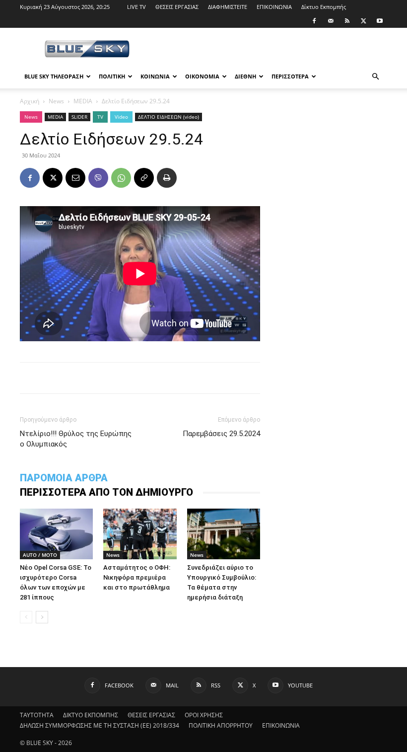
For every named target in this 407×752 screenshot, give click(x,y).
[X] (363, 21)
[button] (375, 76)
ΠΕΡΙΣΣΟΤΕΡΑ (290, 76)
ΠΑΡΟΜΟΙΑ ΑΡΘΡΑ (64, 478)
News (56, 101)
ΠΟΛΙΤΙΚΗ (112, 76)
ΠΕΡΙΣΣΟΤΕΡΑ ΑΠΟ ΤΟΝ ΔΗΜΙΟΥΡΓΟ (106, 492)
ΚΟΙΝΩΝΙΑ (155, 76)
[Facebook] (314, 21)
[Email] (75, 178)
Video (121, 116)
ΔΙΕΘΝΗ (245, 76)
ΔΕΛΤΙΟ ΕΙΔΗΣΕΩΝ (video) (168, 116)
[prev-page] (26, 617)
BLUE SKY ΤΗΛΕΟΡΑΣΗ (53, 76)
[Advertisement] (270, 50)
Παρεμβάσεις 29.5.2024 (221, 433)
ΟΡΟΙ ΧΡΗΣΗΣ (204, 715)
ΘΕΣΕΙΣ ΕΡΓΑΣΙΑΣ (177, 6)
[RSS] (346, 21)
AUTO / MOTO (40, 554)
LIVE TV (136, 6)
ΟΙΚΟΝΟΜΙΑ (202, 76)
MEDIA (82, 101)
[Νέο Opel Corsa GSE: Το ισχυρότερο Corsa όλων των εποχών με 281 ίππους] (56, 534)
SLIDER (79, 116)
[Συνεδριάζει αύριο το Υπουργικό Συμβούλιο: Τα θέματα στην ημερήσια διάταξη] (223, 534)
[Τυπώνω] (167, 178)
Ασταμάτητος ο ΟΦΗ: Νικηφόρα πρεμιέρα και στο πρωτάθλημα (136, 577)
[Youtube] (379, 21)
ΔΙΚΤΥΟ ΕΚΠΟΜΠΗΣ (90, 715)
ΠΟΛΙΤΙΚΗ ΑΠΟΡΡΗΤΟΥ (221, 725)
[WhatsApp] (121, 178)
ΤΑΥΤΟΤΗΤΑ (37, 715)
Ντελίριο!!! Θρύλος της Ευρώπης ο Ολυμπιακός (76, 439)
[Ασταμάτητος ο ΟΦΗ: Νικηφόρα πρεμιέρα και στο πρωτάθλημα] (139, 534)
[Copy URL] (144, 178)
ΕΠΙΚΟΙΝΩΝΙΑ (274, 6)
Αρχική (29, 101)
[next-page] (42, 617)
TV (100, 116)
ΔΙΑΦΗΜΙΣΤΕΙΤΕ (227, 6)
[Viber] (98, 178)
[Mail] (330, 21)
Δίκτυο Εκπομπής (323, 6)
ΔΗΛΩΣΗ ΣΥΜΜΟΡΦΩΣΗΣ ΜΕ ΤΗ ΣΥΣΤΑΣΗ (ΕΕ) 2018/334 (99, 725)
